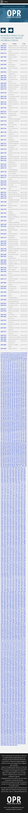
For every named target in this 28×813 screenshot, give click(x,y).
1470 (21, 539)
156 (8, 367)
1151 (10, 489)
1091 (18, 480)
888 (8, 453)
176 (25, 368)
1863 (13, 601)
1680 (4, 573)
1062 (13, 475)
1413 (13, 530)
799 (23, 442)
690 (21, 429)
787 (23, 440)
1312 (7, 515)
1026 (13, 470)
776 (25, 439)
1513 (16, 546)
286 (4, 382)
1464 (4, 539)
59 (6, 357)
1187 (10, 495)
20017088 (3, 341)
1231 (7, 502)
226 (4, 375)
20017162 (3, 164)
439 (23, 399)
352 (17, 389)
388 (17, 394)
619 (23, 420)
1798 (7, 591)
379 (23, 392)
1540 (16, 550)
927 (15, 457)
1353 (21, 521)
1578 (21, 556)
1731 (21, 580)
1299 (21, 512)
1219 (24, 499)
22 (1, 354)
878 (12, 451)
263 (6, 379)
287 (6, 382)
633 (1, 423)
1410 (4, 530)
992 (25, 464)
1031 (2, 471)
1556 (10, 553)
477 (1, 405)
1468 (16, 539)
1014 (4, 468)
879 (15, 451)
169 (10, 368)
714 (21, 432)
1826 (10, 595)
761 (19, 437)
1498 (24, 543)
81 (13, 358)
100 (17, 360)
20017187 (3, 192)
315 (15, 385)
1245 (21, 504)
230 (12, 375)
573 (1, 416)
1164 (21, 491)
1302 (4, 513)
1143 (13, 488)
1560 (21, 553)
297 (1, 384)
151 (23, 365)
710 (12, 432)
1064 (18, 475)
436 (17, 399)
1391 (2, 528)
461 (19, 402)
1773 (13, 587)
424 (17, 398)
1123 (7, 485)
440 (25, 399)
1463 (2, 539)
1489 (24, 542)
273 (1, 381)
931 (23, 457)
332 (25, 386)
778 (4, 440)
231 (15, 375)
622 (4, 422)
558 (21, 413)
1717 (7, 578)
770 (12, 439)
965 (19, 461)
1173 (21, 492)
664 (17, 426)
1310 (2, 515)
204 (8, 372)
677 (19, 427)
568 (17, 415)
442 (4, 401)
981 (1, 464)
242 (12, 377)
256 (17, 378)
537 (1, 412)
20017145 (3, 102)
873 (1, 451)
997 (10, 465)
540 (8, 412)
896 (25, 453)
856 (17, 449)
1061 (10, 475)
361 (10, 391)
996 (8, 465)
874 (4, 451)
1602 (13, 560)
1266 (4, 508)
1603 (16, 560)
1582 (7, 557)
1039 (24, 471)
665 (19, 426)
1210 (24, 498)
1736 (10, 581)
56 (1, 357)
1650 (21, 567)
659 (6, 426)
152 (25, 365)
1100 (18, 481)
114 (21, 361)
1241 (10, 504)
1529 (10, 549)
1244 (18, 504)
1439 (10, 535)
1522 (16, 547)
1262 (18, 506)
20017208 (3, 254)
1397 (18, 528)
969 (1, 463)
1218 (21, 499)
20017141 (3, 117)
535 (23, 410)
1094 (2, 481)
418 (4, 398)
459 (15, 402)
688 (17, 429)
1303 (7, 513)
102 (21, 360)
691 (23, 429)
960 (8, 461)
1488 (21, 542)
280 (17, 381)
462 (21, 402)
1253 (18, 505)
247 (23, 377)
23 (2, 354)
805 (10, 443)
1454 (2, 537)
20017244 (3, 68)
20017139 (3, 87)
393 (1, 395)
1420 (7, 532)
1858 (24, 600)
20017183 (3, 181)
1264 (24, 506)
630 (21, 422)
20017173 (3, 205)
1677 (21, 571)
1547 (10, 552)
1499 (2, 545)
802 (4, 443)
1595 (18, 559)
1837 (16, 597)
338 (12, 388)
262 (4, 379)
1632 (21, 564)
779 (6, 440)
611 (6, 420)
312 (8, 385)
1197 (13, 497)
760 (17, 437)
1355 (2, 522)
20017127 (3, 279)
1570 (24, 554)
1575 (13, 556)
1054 (16, 474)
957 (1, 461)
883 (23, 451)
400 (17, 395)
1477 (16, 540)
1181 (18, 494)
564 (8, 415)
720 (8, 433)
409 (10, 396)
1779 (4, 588)
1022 (2, 470)
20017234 (3, 49)
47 (13, 355)
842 (12, 447)
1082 (18, 478)
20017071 (3, 309)
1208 (18, 498)
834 (21, 446)
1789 (7, 590)
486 (21, 405)
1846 (16, 598)
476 (25, 403)
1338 (4, 519)
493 (10, 406)
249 (1, 378)
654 (21, 425)
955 (23, 460)
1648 (16, 567)
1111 (24, 482)
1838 (18, 597)
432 (8, 399)
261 (1, 379)
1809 (13, 592)
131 (6, 364)
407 (6, 396)
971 (6, 463)
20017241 (3, 45)
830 (12, 446)
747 (15, 436)
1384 (7, 526)
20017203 (3, 217)
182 (12, 370)
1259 (10, 506)
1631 (18, 564)
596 (25, 418)
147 (15, 365)
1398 (21, 528)
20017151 (3, 136)
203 (6, 372)
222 (21, 374)
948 (8, 460)
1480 (24, 540)
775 (23, 439)
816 (8, 444)
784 (17, 440)
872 (25, 450)
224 (25, 374)
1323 (13, 516)
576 (8, 416)
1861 (7, 601)
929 (19, 457)
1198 (16, 497)
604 (17, 419)
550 (4, 413)
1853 (10, 600)
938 (12, 458)
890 (12, 453)
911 (6, 456)
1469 (18, 539)
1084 (24, 478)
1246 (24, 504)
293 (19, 382)
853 (10, 449)
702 (21, 430)
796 (17, 442)
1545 (4, 552)
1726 (7, 580)
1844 (10, 598)
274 (4, 381)
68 (20, 357)
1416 (21, 530)
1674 (13, 571)
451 (23, 401)
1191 (21, 495)
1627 (7, 564)
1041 (4, 473)
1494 (13, 543)
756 (8, 437)
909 (1, 456)
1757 (18, 584)
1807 (7, 592)
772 (17, 439)
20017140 (3, 98)
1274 (2, 509)
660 (8, 426)
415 (23, 396)
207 (15, 372)
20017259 (3, 79)
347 (6, 389)
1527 (4, 549)
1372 (24, 523)
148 (17, 365)
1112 (2, 484)
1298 (18, 512)
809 (19, 443)
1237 (24, 502)
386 (12, 394)
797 (19, 442)
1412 (10, 530)
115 (23, 361)
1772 (10, 587)
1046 (18, 473)
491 (6, 406)
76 (6, 358)
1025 (10, 470)
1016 (10, 468)
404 (25, 395)
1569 (21, 554)
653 (19, 425)
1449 (13, 536)
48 (15, 355)
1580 (2, 557)
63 (12, 357)
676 (17, 427)
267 (15, 379)
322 (4, 386)
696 (8, 430)
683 (6, 429)
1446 (4, 536)
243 (15, 377)
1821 (21, 594)
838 (4, 447)
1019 (18, 468)
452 (25, 401)
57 (2, 357)
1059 (4, 475)
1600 (7, 560)
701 (19, 430)
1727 (10, 580)
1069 (7, 477)
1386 (13, 526)
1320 (4, 516)
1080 (13, 478)
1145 (18, 488)
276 (8, 381)
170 (12, 368)
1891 (16, 605)
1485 (13, 542)
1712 (18, 577)
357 (1, 391)
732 (8, 434)
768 (8, 439)
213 (1, 374)
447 (15, 401)
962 (12, 461)
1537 (7, 550)
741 (1, 436)
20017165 (3, 183)
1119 (21, 484)
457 (10, 402)
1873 (16, 602)
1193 (2, 497)
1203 (4, 498)
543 (15, 412)
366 (21, 391)
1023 (4, 470)
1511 (10, 546)
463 (23, 402)
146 (12, 365)
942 (21, 458)
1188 (13, 495)
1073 (18, 477)
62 (10, 357)
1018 (16, 468)
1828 (16, 595)
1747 (16, 583)
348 (8, 389)
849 (1, 449)
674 (12, 427)
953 (19, 460)
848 (25, 447)
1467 (13, 539)
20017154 (3, 124)
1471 (24, 539)
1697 (2, 576)
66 (16, 357)
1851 (4, 600)
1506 (21, 545)
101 (19, 360)
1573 (7, 556)
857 (19, 449)
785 (19, 440)
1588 (24, 557)
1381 (24, 525)
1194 (4, 497)
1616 (2, 563)
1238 (2, 504)
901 (10, 454)
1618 (7, 563)
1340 (10, 519)
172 (17, 368)
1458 (13, 537)
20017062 (3, 296)
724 (17, 433)
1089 (13, 480)
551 (6, 413)
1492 (7, 543)
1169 (10, 492)
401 (19, 395)
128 (25, 363)
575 (6, 416)
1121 (2, 485)
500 (25, 406)
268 (17, 379)
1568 (18, 554)
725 (19, 433)
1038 (21, 471)
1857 (21, 600)
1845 (13, 598)
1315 (16, 515)
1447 (7, 536)
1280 (18, 509)
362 (12, 391)
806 (12, 443)
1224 (13, 501)
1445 (2, 536)
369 (1, 392)
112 (17, 361)
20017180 (3, 213)
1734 (4, 581)
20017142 (3, 89)
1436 (2, 535)
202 (4, 372)
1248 (4, 505)
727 (23, 433)
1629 (13, 564)
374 (12, 392)
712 (17, 432)
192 (8, 371)
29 (12, 354)
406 (4, 396)
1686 (21, 573)
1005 (4, 467)
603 (15, 419)
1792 (16, 590)
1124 (10, 485)
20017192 (3, 198)
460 (17, 402)
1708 (7, 577)
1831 (24, 595)
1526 (2, 549)
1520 (10, 547)
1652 (2, 568)
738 (21, 434)
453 (1, 402)
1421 (10, 532)
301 (10, 384)
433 (10, 399)
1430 (10, 533)
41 (4, 355)
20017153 (3, 145)
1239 (4, 504)
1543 (24, 550)
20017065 (3, 292)
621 (1, 422)
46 (12, 355)
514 (4, 409)
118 (4, 363)
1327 (24, 516)
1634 (2, 566)
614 (12, 420)
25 (6, 354)
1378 (16, 525)
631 (23, 422)
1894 (24, 605)
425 (19, 398)
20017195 (3, 275)
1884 (21, 604)
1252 (16, 505)
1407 (21, 529)
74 (2, 358)
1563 (4, 554)
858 (21, 449)
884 (25, 451)
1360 (16, 522)
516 (8, 409)
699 (15, 430)
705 (1, 432)
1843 (7, 598)
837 (1, 447)
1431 (13, 533)
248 (25, 377)
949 (10, 460)
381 (1, 394)
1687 (24, 573)
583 (23, 416)
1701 (13, 576)
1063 (16, 475)
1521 (13, 547)
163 (23, 367)
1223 (10, 501)
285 (1, 382)
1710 (13, 577)
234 (21, 375)
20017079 (3, 320)
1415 (18, 530)
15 (17, 353)
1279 (16, 509)
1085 (2, 480)
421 (10, 398)
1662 (4, 570)
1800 (13, 591)
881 (19, 451)
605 (19, 419)
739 (23, 434)
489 (1, 406)
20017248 (3, 57)
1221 (4, 501)
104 (26, 360)
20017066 (3, 282)
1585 (16, 557)
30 (13, 354)
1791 (13, 590)
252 (8, 378)
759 (15, 437)
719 (6, 433)
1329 (4, 518)
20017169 (3, 196)
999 (15, 465)
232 (17, 375)
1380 (21, 525)
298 (4, 384)
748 (17, 436)
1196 (10, 497)
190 (4, 371)
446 (12, 401)
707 (6, 432)
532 (17, 410)
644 (25, 423)
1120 (24, 484)
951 (15, 460)
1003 (25, 465)
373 (10, 392)
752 (25, 436)
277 (10, 381)
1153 (16, 489)
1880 (10, 604)
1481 (2, 542)
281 (19, 381)
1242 (13, 504)
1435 (24, 533)
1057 (24, 474)
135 (15, 364)
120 (8, 363)
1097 (10, 481)
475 (23, 403)
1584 (13, 557)
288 (8, 382)
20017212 (3, 53)
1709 (10, 577)
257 (19, 378)
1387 (16, 526)
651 (15, 425)
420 (8, 398)
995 (6, 465)
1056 (21, 474)
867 (15, 450)
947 (6, 460)
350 (12, 389)
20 (25, 353)
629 (19, 422)
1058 (2, 475)
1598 (2, 560)
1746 (13, 583)
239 (6, 377)
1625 (2, 564)
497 (19, 406)
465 (1, 403)
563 (6, 415)
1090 (16, 480)
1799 (10, 591)
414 (21, 396)
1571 (2, 556)
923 (6, 457)
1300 (24, 512)
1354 (24, 521)
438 (21, 399)
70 (23, 357)
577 (10, 416)
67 (18, 357)
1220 (2, 501)
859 (23, 449)
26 (7, 354)
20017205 (3, 234)
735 (15, 434)
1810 (16, 592)
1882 (16, 604)
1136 (18, 487)
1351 (16, 521)
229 (10, 375)
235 (23, 375)
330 (21, 386)
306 (21, 384)
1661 (2, 570)
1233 (13, 502)
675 (15, 427)
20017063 (3, 344)
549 (1, 413)
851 (6, 449)
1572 (4, 556)
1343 (18, 519)
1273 (24, 508)
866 (12, 450)
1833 (4, 597)
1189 (16, 495)
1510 (7, 546)
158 (12, 367)
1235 (18, 502)
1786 (24, 588)
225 (1, 375)
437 (19, 399)
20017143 (3, 104)
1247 (2, 505)
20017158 (3, 132)
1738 (16, 581)
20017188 (3, 202)
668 (25, 426)
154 (4, 367)
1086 (4, 480)
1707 (4, 577)
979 (23, 463)
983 (6, 464)
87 (23, 358)
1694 (18, 574)
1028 (18, 470)
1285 (7, 511)
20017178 (3, 171)
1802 (18, 591)
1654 (7, 568)
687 (15, 429)
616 (17, 420)
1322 (10, 516)
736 (17, 434)
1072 (16, 477)
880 (17, 451)
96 (10, 360)
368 (25, 391)
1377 (13, 525)
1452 (21, 536)
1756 (16, 584)
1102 (24, 481)
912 (8, 456)
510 (21, 408)
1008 (13, 467)
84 (18, 358)
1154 (18, 489)
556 (17, 413)
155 (6, 367)
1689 (4, 574)
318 (21, 385)
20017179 (3, 237)
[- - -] (1, 1)
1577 (18, 556)
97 (12, 360)
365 (19, 391)
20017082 (3, 316)
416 (25, 396)
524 (25, 409)
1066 (24, 475)
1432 (16, 533)
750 (21, 436)
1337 (2, 519)
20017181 (3, 188)
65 (15, 357)
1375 (7, 525)
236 (25, 375)
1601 (10, 560)
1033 (7, 471)
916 (17, 456)
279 (15, 381)
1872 (13, 602)
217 (10, 374)
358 (4, 391)
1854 (13, 600)
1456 (7, 537)
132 (8, 364)
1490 (2, 543)
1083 (21, 478)
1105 (7, 482)
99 (15, 360)
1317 (21, 515)
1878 (4, 604)
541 (10, 412)
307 (23, 384)
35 (21, 354)
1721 (18, 578)
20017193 (3, 230)
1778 (2, 588)
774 (21, 439)
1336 (24, 518)
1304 (10, 513)
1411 (7, 530)
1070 (10, 477)
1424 (18, 532)
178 (4, 370)
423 (15, 398)
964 (17, 461)
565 (10, 415)
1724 (2, 580)
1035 (13, 471)
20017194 (3, 220)
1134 (13, 487)
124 (17, 363)
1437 (4, 535)
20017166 (3, 158)
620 (25, 420)
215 (6, 374)
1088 (10, 480)
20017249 (3, 77)
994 (4, 465)
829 (10, 446)
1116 (13, 484)
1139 (2, 488)
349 (10, 389)
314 (12, 385)
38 (26, 354)
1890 (13, 605)
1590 (4, 559)
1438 (7, 535)
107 (6, 361)
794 (12, 442)
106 (4, 361)
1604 (18, 560)
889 (10, 453)
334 (4, 388)
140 (25, 364)
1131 (4, 487)
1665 (13, 570)
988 (17, 464)
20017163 (3, 160)
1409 (2, 530)
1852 (7, 600)
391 (23, 394)
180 (8, 370)
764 (25, 437)
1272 (21, 508)
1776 (21, 587)
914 (12, 456)
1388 (18, 526)
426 (21, 398)
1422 (13, 532)
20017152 (3, 113)
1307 (18, 513)
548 (25, 412)
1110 (21, 482)
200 (25, 371)
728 (25, 433)
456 (8, 402)
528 (8, 410)
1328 (2, 518)
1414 (16, 530)
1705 (24, 576)
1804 (24, 591)
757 (10, 437)
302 (12, 384)
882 (21, 451)
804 (8, 443)
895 (23, 453)
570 (21, 415)
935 (6, 458)
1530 (13, 549)
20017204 (3, 262)
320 (25, 385)
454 (4, 402)
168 (8, 368)
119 (6, 363)
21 (26, 353)
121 (10, 363)
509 (19, 408)
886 (4, 453)
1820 (18, 594)
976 (17, 463)
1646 (10, 567)
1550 (18, 552)
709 (10, 432)
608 (25, 419)
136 (17, 364)
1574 (10, 556)
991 (23, 464)
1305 (13, 513)
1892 (18, 605)
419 (6, 398)
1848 (21, 598)
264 (8, 379)
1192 (24, 495)
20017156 (3, 166)
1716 (4, 578)
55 (26, 355)
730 (4, 434)
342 (21, 388)
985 (10, 464)
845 (19, 447)
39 (1, 355)
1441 (16, 535)
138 (21, 364)
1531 (16, 549)
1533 (21, 549)
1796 (2, 591)
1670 (2, 571)
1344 (21, 519)
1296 (13, 512)
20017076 (3, 314)
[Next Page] (10, 32)
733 (10, 434)
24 (4, 354)
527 (6, 410)
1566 (13, 554)
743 (6, 436)
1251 (13, 505)
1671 (4, 571)
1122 (4, 485)
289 (10, 382)
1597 (24, 559)
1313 (10, 515)
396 (8, 395)
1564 (7, 554)
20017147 (3, 139)
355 (23, 389)
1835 (10, 597)
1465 (7, 539)
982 (4, 464)
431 (6, 399)
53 (23, 355)
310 (4, 385)
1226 (18, 501)
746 (12, 436)
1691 (10, 574)
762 (21, 437)
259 (23, 378)
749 (19, 436)
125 (19, 363)
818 (12, 444)
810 (21, 443)
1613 (18, 561)
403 (23, 395)
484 (17, 405)
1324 (16, 516)
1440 (13, 535)
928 (17, 457)
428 (25, 398)
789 (1, 442)
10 (9, 353)
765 (1, 439)
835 (23, 446)
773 (19, 439)
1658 (18, 568)
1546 (7, 552)
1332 (13, 518)
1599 (4, 560)
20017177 (3, 177)
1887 (4, 605)
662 (12, 426)
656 (25, 425)
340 (17, 388)
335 (6, 388)
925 (10, 457)
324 (8, 386)
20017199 (3, 241)
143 (6, 365)
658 (4, 426)
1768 (24, 585)
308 (25, 384)
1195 (7, 497)
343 (23, 388)
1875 (21, 602)
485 (19, 405)
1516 (24, 546)
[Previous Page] (3, 32)
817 (10, 444)
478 (4, 405)
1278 (13, 509)
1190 (18, 495)
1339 (7, 519)
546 (21, 412)
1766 (18, 585)
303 (15, 384)
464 (25, 402)
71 (24, 357)
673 (10, 427)
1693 (16, 574)
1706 (2, 577)
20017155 (3, 149)
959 (6, 461)
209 (19, 372)
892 (17, 453)
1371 (21, 523)
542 (12, 412)
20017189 (3, 264)
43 (7, 355)
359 (6, 391)
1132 (7, 487)
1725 (4, 580)
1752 (4, 584)
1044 (13, 473)
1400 (2, 529)
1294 (7, 512)
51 (20, 355)
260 (25, 378)
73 (1, 358)
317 (19, 385)
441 (1, 401)
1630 (16, 564)
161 (19, 367)
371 (6, 392)
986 (12, 464)
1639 (16, 566)
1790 (10, 590)
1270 (16, 508)
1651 (24, 567)
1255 (24, 505)
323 (6, 386)
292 (17, 382)
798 (21, 442)
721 (10, 433)
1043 (10, 473)
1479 (21, 540)
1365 (4, 523)
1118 (18, 484)
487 (23, 405)
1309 (24, 513)
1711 (16, 577)
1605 (21, 560)
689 (19, 429)
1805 (2, 592)
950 (12, 460)
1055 (18, 474)
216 (8, 374)
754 (4, 437)
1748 (18, 583)
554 (12, 413)
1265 (2, 508)
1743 (4, 583)
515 (6, 409)
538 (4, 412)
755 (6, 437)
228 (8, 375)
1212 (4, 499)
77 (7, 358)
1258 (7, 506)
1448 (10, 536)
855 (15, 449)
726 (21, 433)
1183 (24, 494)
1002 (22, 465)
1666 (16, 570)
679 (23, 427)
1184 (2, 495)
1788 (4, 590)
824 (25, 444)
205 (10, 372)
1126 (16, 485)
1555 (7, 553)
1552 (24, 552)
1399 (24, 528)
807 (15, 443)
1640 (18, 566)
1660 (24, 568)
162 (21, 367)
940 (17, 458)
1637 (10, 566)
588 (8, 418)
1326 (21, 516)
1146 (21, 488)
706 (4, 432)
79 (10, 358)
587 (6, 418)
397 (10, 395)
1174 (24, 492)
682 (4, 429)
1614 (21, 561)
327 (15, 386)
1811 (18, 592)
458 (12, 402)
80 (12, 358)
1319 (2, 516)
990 (21, 464)
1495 (16, 543)
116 (25, 361)
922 (4, 457)
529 (10, 410)
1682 (10, 573)
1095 (4, 481)
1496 (18, 543)
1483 (7, 542)
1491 (4, 543)
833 (19, 446)
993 (1, 465)
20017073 (3, 288)
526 (4, 410)
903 (15, 454)
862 (4, 450)
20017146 (3, 92)
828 (8, 446)
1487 (18, 542)
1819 (16, 594)
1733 (2, 581)
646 (4, 425)
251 (6, 378)
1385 (10, 526)
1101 (21, 481)
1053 (13, 474)
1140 (4, 488)
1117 (16, 484)
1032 (4, 471)
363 (15, 391)
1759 (24, 584)
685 (10, 429)
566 (12, 415)
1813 (24, 592)
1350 (13, 521)
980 (25, 463)
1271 (18, 508)
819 (15, 444)
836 (25, 446)
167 (6, 368)
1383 (4, 526)
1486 (16, 542)
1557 (13, 553)
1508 (2, 546)
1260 (13, 506)
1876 (24, 602)
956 (25, 460)
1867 (24, 601)
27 (9, 354)
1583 (10, 557)
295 (23, 382)
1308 (21, 513)
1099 (16, 481)
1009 (16, 467)
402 (21, 395)
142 (4, 365)
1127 (18, 485)
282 (21, 381)
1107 (13, 482)
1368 (13, 523)
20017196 (3, 209)
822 (21, 444)
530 (12, 410)
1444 (24, 535)
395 (6, 395)
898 (4, 454)
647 (6, 425)
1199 (18, 497)
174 (21, 368)
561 (1, 415)
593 (19, 418)
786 (21, 440)
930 (21, 457)
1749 (21, 583)
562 (4, 415)
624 (8, 422)
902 (12, 454)
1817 (10, 594)
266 (12, 379)
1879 (7, 604)
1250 (10, 505)
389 (19, 394)
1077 (4, 478)
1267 (7, 508)
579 (15, 416)
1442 (18, 535)
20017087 (3, 324)
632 (25, 422)
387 (15, 394)
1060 (7, 475)
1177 (7, 494)
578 (12, 416)
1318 (24, 515)
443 (6, 401)
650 (12, 425)
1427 (2, 533)
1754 (10, 584)
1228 (24, 501)
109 (10, 361)
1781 (10, 588)
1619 (10, 563)
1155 (21, 489)
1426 (24, 532)
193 (10, 371)
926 (12, 457)
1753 (7, 584)
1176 (4, 494)
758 (12, 437)
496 (17, 406)
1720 (16, 578)
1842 (4, 598)
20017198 (3, 249)
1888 (7, 605)
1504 (16, 545)
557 (19, 413)
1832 (2, 597)
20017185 (3, 185)
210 (21, 372)
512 (25, 408)
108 (8, 361)
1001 (20, 465)
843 (15, 447)
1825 (7, 595)
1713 (21, 577)
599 (6, 419)
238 (4, 377)
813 (1, 444)
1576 (16, 556)
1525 (24, 547)
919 (23, 456)
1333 (16, 518)
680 (25, 427)
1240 (7, 504)
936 (8, 458)
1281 (21, 509)
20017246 (3, 83)
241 (10, 377)
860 (25, 449)
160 (17, 367)
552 (8, 413)
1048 (24, 473)
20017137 (3, 111)
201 (1, 372)
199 (23, 371)
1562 (2, 554)
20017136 (3, 107)
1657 (16, 568)
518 (12, 409)
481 (10, 405)
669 (1, 427)
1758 (21, 584)
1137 (21, 487)
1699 (7, 576)
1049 (2, 474)
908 (25, 454)
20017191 (3, 245)
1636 (7, 566)
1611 (13, 561)
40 (2, 355)
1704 (21, 576)
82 (15, 358)
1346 (2, 521)
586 (4, 418)
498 (21, 406)
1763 (10, 585)
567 (15, 415)
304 (17, 384)
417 (1, 398)
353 (19, 389)
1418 (2, 532)
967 (23, 461)
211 (23, 372)
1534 (24, 549)
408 (8, 396)
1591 (7, 559)
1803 (21, 591)
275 (6, 381)
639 (15, 423)
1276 (7, 509)
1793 (18, 590)
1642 (24, 566)
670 (4, 427)
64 (13, 357)
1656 (13, 568)
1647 (13, 567)
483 (15, 405)
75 (4, 358)
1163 (18, 491)
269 (19, 379)
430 (4, 399)
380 (25, 392)
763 (23, 437)
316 (17, 385)
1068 (4, 477)
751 (23, 436)
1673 (10, 571)
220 (17, 374)
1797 (4, 591)
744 (8, 436)
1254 (21, 505)
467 (6, 403)
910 (4, 456)
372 (8, 392)
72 (26, 357)
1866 (21, 601)
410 (12, 396)
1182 (21, 494)
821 (19, 444)
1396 (16, 528)
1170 (13, 492)
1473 (4, 540)
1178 (10, 494)
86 (21, 358)
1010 (18, 467)
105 (1, 361)
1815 (4, 594)
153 (1, 367)
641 (19, 423)
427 (23, 398)
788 (25, 440)
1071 (13, 477)
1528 (7, 549)
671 (6, 427)
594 (21, 418)
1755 (13, 584)
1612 (16, 561)
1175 (2, 494)
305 (19, 384)
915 (15, 456)
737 (19, 434)
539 (6, 412)
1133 (10, 487)
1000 (17, 465)
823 (23, 444)
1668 (21, 570)
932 (25, 457)
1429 (7, 533)
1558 (16, 553)
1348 (7, 521)
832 (17, 446)
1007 (10, 467)
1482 (4, 542)
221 (19, 374)
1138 (24, 487)
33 (18, 354)
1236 (21, 502)
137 (19, 364)
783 (15, 440)
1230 (4, 502)
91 (2, 360)
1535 (2, 550)
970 (4, 463)
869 (19, 450)
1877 (2, 604)
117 (1, 363)
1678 (24, 571)
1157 (2, 491)
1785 (21, 588)
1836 (13, 597)
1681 (7, 573)
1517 (2, 547)
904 (17, 454)
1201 (24, 497)
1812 (21, 592)
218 (12, 374)
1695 (21, 574)
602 (12, 419)
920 (25, 456)
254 (12, 378)
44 (9, 355)
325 (10, 386)
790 (4, 442)
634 (4, 423)
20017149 (3, 128)
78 (9, 358)
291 (15, 382)
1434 (21, 533)
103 (24, 360)
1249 (7, 505)
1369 (16, 523)
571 (23, 415)
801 (1, 443)
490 (4, 406)
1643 (2, 567)
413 (19, 396)
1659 (21, 568)
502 (4, 408)
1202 (2, 498)
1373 (2, 525)
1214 (10, 499)
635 (6, 423)
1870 (7, 602)
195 (15, 371)
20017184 (3, 224)
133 (10, 364)
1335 (21, 518)
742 (4, 436)
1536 (4, 550)
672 (8, 427)
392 (25, 394)
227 (6, 375)
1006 (7, 467)
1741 (24, 581)
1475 (10, 540)
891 (15, 453)
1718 (10, 578)
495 (15, 406)
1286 (10, 511)
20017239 (3, 64)
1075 (24, 477)
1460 (18, 537)
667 (23, 426)
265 (10, 379)
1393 (7, 528)
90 (1, 360)
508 (17, 408)
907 (23, 454)
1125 (13, 485)
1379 (18, 525)
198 (21, 371)
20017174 (3, 168)
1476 (13, 540)
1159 (7, 491)
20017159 (3, 175)
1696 (24, 574)
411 (15, 396)
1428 (4, 533)
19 (23, 353)
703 (23, 430)
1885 (24, 604)
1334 (18, 518)
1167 (4, 492)
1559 (18, 553)
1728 (13, 580)
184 (17, 370)
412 (17, 396)
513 (1, 409)
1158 (4, 491)
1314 (13, 515)
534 (21, 410)
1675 (16, 571)
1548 (13, 552)
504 (8, 408)
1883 (18, 604)
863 (6, 450)
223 (23, 374)
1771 (7, 587)
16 (19, 353)
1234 (16, 502)
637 (10, 423)
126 (21, 363)
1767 (21, 585)
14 (15, 353)
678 (21, 427)
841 (10, 447)
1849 (24, 598)
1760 (2, 585)
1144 (16, 488)
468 (8, 403)
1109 (18, 482)
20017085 (3, 339)
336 (8, 388)
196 (17, 371)
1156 (24, 489)
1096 (7, 481)
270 (21, 379)
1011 (21, 467)
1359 (13, 522)
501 (1, 408)
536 (25, 410)
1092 (21, 480)
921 (1, 457)
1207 (16, 498)
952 (17, 460)
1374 (4, 525)
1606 (24, 560)
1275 (4, 509)
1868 (2, 602)
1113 (4, 484)
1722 (21, 578)
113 (19, 361)
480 (8, 405)
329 (19, 386)
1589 (2, 559)
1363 (24, 522)
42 (6, 355)
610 (4, 420)
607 (23, 419)
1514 (18, 546)
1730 (18, 580)
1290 (21, 511)
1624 (24, 563)
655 (23, 425)
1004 (2, 467)
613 (10, 420)
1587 (21, 557)
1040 (2, 473)
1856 (18, 600)
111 (15, 361)
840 (8, 447)
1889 (10, 605)
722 (12, 433)
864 (8, 450)
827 (6, 446)
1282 (24, 509)
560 (25, 413)
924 (8, 457)
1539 (13, 550)
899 (6, 454)
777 (1, 440)
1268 (10, 508)
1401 (4, 529)
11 (11, 353)
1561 (24, 553)
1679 (2, 573)
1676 (18, 571)
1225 (16, 501)
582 (21, 416)
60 (7, 357)
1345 (24, 519)
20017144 (3, 121)
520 (17, 409)
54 (24, 355)
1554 (4, 553)
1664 (10, 570)
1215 (13, 499)
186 (21, 370)
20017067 (3, 303)
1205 (10, 498)
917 (19, 456)
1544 (2, 552)
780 (8, 440)
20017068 (3, 299)
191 (6, 371)
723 (15, 433)
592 (17, 418)
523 (23, 409)
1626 (4, 564)
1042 (7, 473)
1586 (18, 557)
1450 (16, 536)
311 (6, 385)
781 (10, 440)
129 (1, 364)
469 (10, 403)
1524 (21, 547)
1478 (18, 540)
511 (23, 408)
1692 (13, 574)
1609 (7, 561)
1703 (18, 576)
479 (6, 405)
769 (10, 439)
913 (10, 456)
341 (19, 388)
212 (25, 372)
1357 (7, 522)
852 (8, 449)
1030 (24, 470)
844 (17, 447)
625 (10, 422)
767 (6, 439)
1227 (21, 501)
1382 (2, 526)
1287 (13, 511)
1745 (10, 583)
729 (1, 434)
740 (25, 434)
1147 (24, 488)
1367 (10, 523)
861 (1, 450)
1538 (10, 550)
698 (12, 430)
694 (4, 430)
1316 (18, 515)
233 (19, 375)
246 (21, 377)
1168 (7, 492)
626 (12, 422)
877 (10, 451)
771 (15, 439)
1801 (16, 591)
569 (19, 415)
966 (21, 461)
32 (16, 354)
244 (17, 377)
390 (21, 394)
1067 (2, 477)
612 (8, 420)
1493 (10, 543)
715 (23, 432)
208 (17, 372)
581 (19, 416)
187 (23, 370)
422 (12, 398)
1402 (7, 529)
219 (15, 374)
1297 (16, 512)
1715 (2, 578)
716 (25, 432)
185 (19, 370)
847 (23, 447)
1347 (4, 521)
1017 (13, 468)
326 (12, 386)
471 (15, 403)
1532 (18, 549)
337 (10, 388)
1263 (21, 506)
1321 (7, 516)
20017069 (3, 286)
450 (21, 401)
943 (23, 458)
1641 (21, 566)
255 (15, 378)
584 (25, 416)
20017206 (3, 226)
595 (23, 418)
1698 (4, 576)
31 (15, 354)
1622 (18, 563)
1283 (2, 511)
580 (17, 416)
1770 (4, 587)
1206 (13, 498)
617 (19, 420)
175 (23, 368)
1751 (2, 584)
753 (1, 437)
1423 (16, 532)
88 (24, 358)
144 (8, 365)
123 (15, 363)
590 (12, 418)
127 (23, 363)
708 (8, 432)
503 (6, 408)
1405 (16, 529)
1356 (4, 522)
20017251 (3, 85)
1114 (7, 484)
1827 (13, 595)
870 (21, 450)
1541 (18, 550)
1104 (4, 482)
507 (15, 408)
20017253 (3, 72)
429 (1, 399)
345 (1, 389)
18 (22, 353)
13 (14, 353)
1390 (24, 526)
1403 (10, 529)
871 (23, 450)
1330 (7, 518)
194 (12, 371)
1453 (24, 536)
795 (15, 442)
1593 (13, 559)
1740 (21, 581)
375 (15, 392)
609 (1, 420)
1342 (16, 519)
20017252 (3, 47)
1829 (18, 595)
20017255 (3, 75)
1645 (7, 567)
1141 (7, 488)
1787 (2, 590)
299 (6, 384)
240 (8, 377)
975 (15, 463)
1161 (13, 491)
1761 (4, 585)
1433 (18, 533)
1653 (4, 568)
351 (15, 389)
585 (1, 418)
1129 (24, 485)
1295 (10, 512)
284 (25, 381)
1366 (7, 523)
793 (10, 442)
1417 (24, 530)
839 (6, 447)
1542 (21, 550)
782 (12, 440)
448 (17, 401)
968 (25, 461)
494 (12, 406)
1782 (13, 588)
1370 (18, 523)
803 (6, 443)
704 (25, 430)
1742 (2, 583)
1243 (16, 504)
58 (4, 357)
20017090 (3, 348)
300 (8, 384)
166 (4, 368)
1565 (10, 554)
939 (15, 458)
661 (10, 426)
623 (6, 422)
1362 (21, 522)
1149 (4, 489)
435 (15, 399)
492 (8, 406)
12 (12, 353)
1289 (18, 511)
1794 (21, 590)
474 (21, 403)
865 (10, 450)
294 (21, 382)
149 (19, 365)
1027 (16, 470)
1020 (21, 468)
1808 (10, 592)
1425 (21, 532)
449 (19, 401)
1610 (10, 561)
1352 (18, 521)
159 (15, 367)
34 (20, 354)
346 (4, 389)
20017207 (3, 256)
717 (1, 433)
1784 (18, 588)
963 (15, 461)
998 (12, 465)
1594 (16, 559)
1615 (24, 561)
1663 (7, 570)
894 (21, 453)
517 (10, 409)
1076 (2, 478)
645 (1, 425)
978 (21, 463)
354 (21, 389)
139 (23, 364)
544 (17, 412)
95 (9, 360)
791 (6, 442)
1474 (7, 540)
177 (1, 370)
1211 (2, 499)
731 (6, 434)
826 (4, 446)
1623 (21, 563)
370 (4, 392)
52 (21, 355)
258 (21, 378)
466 (4, 403)
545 (19, 412)
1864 (16, 601)
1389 (21, 526)
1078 (7, 478)
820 (17, 444)
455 (6, 402)
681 (1, 429)
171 (15, 368)
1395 (13, 528)
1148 (2, 489)
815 (6, 444)
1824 (4, 595)
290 (12, 382)
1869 (4, 602)
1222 (7, 501)
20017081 (3, 328)
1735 (7, 581)
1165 (24, 491)
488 (25, 405)
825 (1, 446)
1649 (18, 567)
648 (8, 425)
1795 (24, 590)
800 (25, 442)
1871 (10, 602)
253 (10, 378)
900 (8, 454)
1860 (4, 601)
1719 (13, 578)
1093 (24, 480)
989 (19, 464)
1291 (24, 511)
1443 (21, 535)
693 (1, 430)
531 (15, 410)
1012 (24, 467)
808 (17, 443)
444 (8, 401)
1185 (4, 495)
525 (1, 410)
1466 (10, 539)
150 (21, 365)
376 (17, 392)
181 (10, 370)
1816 (7, 594)
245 (19, 377)
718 (4, 433)
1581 (4, 557)
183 (15, 370)
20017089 (3, 337)
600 (8, 419)
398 (12, 395)
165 (1, 368)
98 (13, 360)
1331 (10, 518)
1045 (16, 473)
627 (15, 422)
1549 (16, 552)
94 (7, 360)
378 (21, 392)
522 (21, 409)
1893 (21, 605)
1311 (4, 515)
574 (4, 416)
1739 (18, 581)
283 (23, 381)
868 (17, 450)
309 (1, 385)
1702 (16, 576)
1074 (21, 477)
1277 (10, 509)
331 (23, 386)
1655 (10, 568)
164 (25, 367)
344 (25, 388)
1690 (7, 574)
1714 (24, 577)
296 (25, 382)
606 (21, 419)
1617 (4, 563)
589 (10, 418)
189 (1, 371)
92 (4, 360)
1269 (13, 508)
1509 (4, 546)
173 (19, 368)
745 (10, 436)
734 (12, 434)
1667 (18, 570)
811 (23, 443)
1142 (10, 488)
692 (25, 429)
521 (19, 409)
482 (12, 405)
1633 (24, 564)
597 (1, 419)
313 (10, 385)
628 (17, 422)
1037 (18, 471)
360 (8, 391)
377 (19, 392)
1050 (4, 474)
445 (10, 401)
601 (10, 419)
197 (19, 371)
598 (4, 419)
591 (15, 418)
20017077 (3, 331)
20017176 (3, 194)
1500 (4, 545)
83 (16, 358)
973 (10, 463)
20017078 (3, 311)
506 (12, 408)
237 (1, 377)
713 (19, 432)
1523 (18, 547)
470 (12, 403)
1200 (21, 497)
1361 (18, 522)
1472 (2, 540)
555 (15, 413)
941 (19, 458)
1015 (7, 468)
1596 (21, 559)
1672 (7, 571)
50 (18, 355)
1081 (16, 478)
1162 (16, 491)
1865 (18, 601)
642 (21, 423)
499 (23, 406)
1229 (2, 502)
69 (21, 357)
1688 (2, 574)
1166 (2, 492)
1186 (7, 495)
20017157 (3, 143)
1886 (2, 605)
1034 (10, 471)
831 (15, 446)
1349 (10, 521)
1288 (16, 511)
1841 (2, 598)
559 (23, 413)
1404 (13, 529)
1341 (13, 519)
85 (20, 358)
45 (10, 355)
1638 (13, 566)
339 (15, 388)
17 (20, 353)
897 (1, 454)
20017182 (3, 267)
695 (6, 430)
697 (10, 430)
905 (19, 454)
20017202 (3, 243)
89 (26, 358)
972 (8, 463)
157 (10, 367)
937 (10, 458)
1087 (7, 480)
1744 (7, 583)
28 (10, 354)
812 (25, 443)
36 (23, 354)
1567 (16, 554)
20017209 (3, 260)
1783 (16, 588)
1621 (16, 563)
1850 (2, 600)
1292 (2, 512)
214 (4, 374)
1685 (18, 573)
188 (25, 370)
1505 (18, 545)
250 (4, 378)
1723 (24, 578)
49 (16, 355)
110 (12, 361)
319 (23, 385)
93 (6, 360)
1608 (4, 561)
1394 (10, 528)
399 (15, 395)
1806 (4, 592)
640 (17, 423)
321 (1, 386)
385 (10, 394)
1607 (2, 561)
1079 (10, 478)
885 (1, 453)
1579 (24, 556)
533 (19, 410)
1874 (18, 602)
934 (4, 458)
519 (15, 409)
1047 (21, 473)
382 (4, 394)
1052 (10, 474)
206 (12, 372)
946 (4, 460)
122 (12, 363)
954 (21, 460)
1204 (7, 498)
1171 (16, 492)
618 (21, 420)
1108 (16, 482)
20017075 (3, 335)
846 (21, 447)
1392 (4, 528)
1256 (2, 506)
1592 (10, 559)
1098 (13, 481)
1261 (16, 506)
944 (25, 458)
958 (4, 461)
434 (12, 399)
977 (19, 463)
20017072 (3, 305)
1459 (16, 537)
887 (6, 453)
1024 (7, 470)
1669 (24, 570)
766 (4, 439)
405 (1, 396)
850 (4, 449)
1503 (13, 545)
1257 (4, 506)
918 (21, 456)
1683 (13, 573)
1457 (10, 537)
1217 (18, 499)
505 (10, 408)
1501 (7, 545)
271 (23, 379)
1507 (24, 545)
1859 (2, 601)
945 (1, 460)
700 (17, 430)
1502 (10, 545)
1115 (10, 484)
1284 (4, 511)
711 (15, 432)
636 (8, 423)
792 (8, 442)
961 (10, 461)
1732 (24, 580)
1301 (2, 513)
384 (8, 394)
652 (17, 425)
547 (23, 412)
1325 (18, 516)
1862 (10, 601)
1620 (13, 563)
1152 (13, 489)
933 (1, 458)
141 (1, 365)
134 (12, 364)
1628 (10, 564)
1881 (13, 604)
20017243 (3, 60)
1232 (10, 502)
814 (4, 444)
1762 (7, 585)
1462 (24, 537)
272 (25, 379)
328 (17, 386)
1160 (10, 491)
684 (8, 429)
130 (4, 364)
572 (25, 415)
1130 (2, 487)
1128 (21, 485)
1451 (18, 536)
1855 (16, 600)
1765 (16, 585)
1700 (10, 576)
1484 (10, 542)
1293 (4, 512)
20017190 (3, 250)
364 (17, 391)
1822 (24, 594)
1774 (16, 587)
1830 (21, 595)
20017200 (3, 271)
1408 (24, 529)
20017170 (3, 156)
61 (9, 357)
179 (6, 370)
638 (12, 423)
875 (6, 451)
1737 (13, 581)
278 (12, 381)
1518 (4, 547)
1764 (13, 585)
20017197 (3, 269)
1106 (10, 482)
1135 (16, 487)
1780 (7, 588)
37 (24, 354)
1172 (18, 492)
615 (15, 420)
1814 (2, 594)
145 (10, 365)
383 (6, 394)
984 (8, 464)
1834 (7, 597)
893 (19, 453)
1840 (24, 597)
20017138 (3, 96)
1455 (4, 537)
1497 (21, 543)
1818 (13, 594)
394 (4, 395)
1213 (7, 499)
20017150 (3, 153)
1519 (7, 547)
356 (25, 389)
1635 (4, 566)
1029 (21, 470)
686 (12, 429)
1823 (2, 595)
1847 (18, 598)
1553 (2, 553)
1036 (16, 471)
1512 (13, 546)
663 (15, 426)
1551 (21, 552)
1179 (13, 494)
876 (8, 451)
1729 (16, 580)
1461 (21, 537)
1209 (21, 498)
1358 (10, 522)
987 (15, 464)
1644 (4, 567)
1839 (21, 597)
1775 (18, 587)
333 (1, 388)
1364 (2, 523)
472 (17, 403)
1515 (21, 546)
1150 (7, 489)
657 (1, 426)
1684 (16, 573)
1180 (16, 494)
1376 (10, 525)
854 (12, 449)
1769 (2, 587)
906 (21, 454)
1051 (7, 474)
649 (10, 425)
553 (10, 413)
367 (23, 391)
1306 (16, 513)
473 (19, 403)
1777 (24, 587)
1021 (24, 468)
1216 (16, 499)
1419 (4, 532)
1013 (2, 468)
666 (21, 426)
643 (23, 423)
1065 (21, 475)
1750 (24, 583)
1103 (2, 482)
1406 (18, 529)
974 (12, 463)
